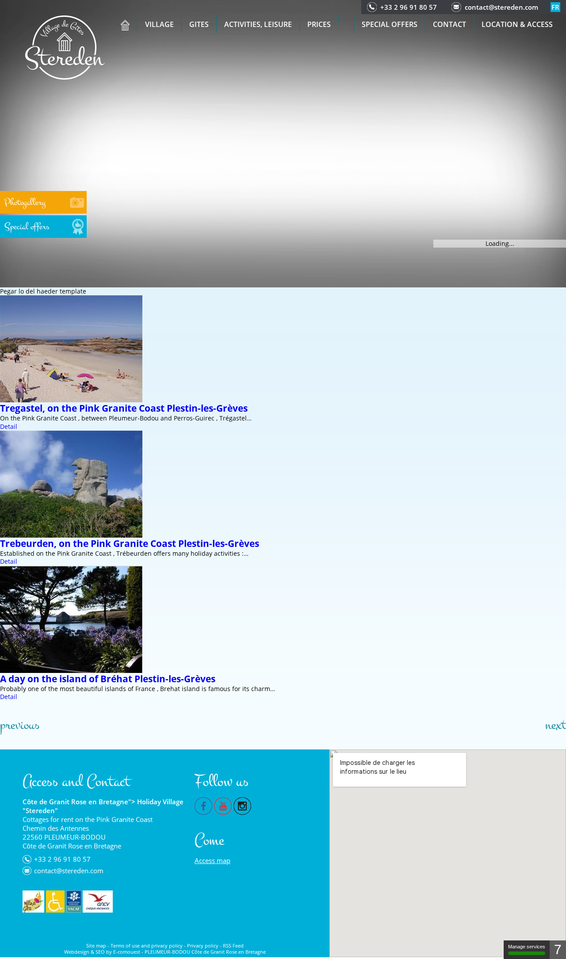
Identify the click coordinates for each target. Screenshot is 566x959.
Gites (199, 24)
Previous (19, 725)
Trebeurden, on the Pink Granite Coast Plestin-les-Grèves (129, 543)
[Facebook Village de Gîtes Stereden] (203, 805)
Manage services (526, 946)
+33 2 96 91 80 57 (408, 7)
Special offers (389, 24)
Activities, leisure (258, 24)
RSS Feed (233, 945)
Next (555, 725)
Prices (319, 24)
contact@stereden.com (501, 7)
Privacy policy (202, 945)
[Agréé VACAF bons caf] (73, 901)
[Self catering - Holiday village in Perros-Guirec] (65, 46)
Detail (8, 426)
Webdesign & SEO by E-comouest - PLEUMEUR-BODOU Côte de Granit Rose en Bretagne (165, 951)
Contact (449, 24)
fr (555, 7)
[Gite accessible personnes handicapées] (55, 901)
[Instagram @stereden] (242, 805)
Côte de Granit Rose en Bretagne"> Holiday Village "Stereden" (103, 806)
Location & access (517, 24)
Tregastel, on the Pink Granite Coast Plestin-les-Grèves (124, 408)
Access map (212, 860)
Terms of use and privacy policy (147, 945)
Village (159, 24)
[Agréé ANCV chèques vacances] (98, 901)
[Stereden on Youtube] (223, 805)
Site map (96, 945)
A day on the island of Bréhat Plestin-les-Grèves (107, 678)
